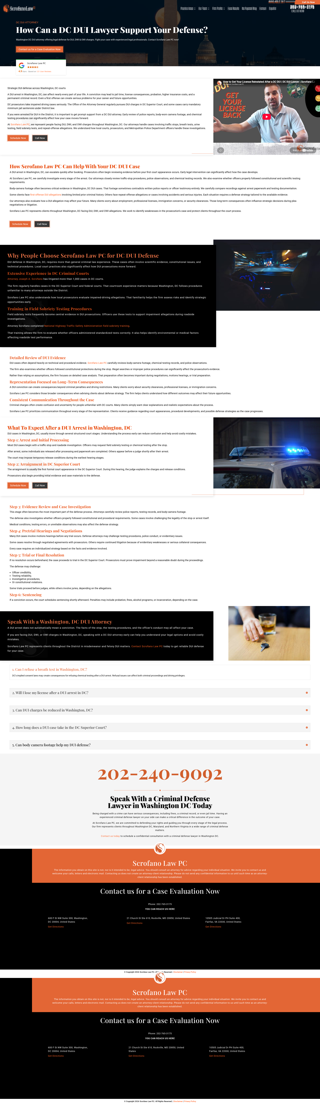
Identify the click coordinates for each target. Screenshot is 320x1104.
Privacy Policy (190, 1101)
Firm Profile (217, 9)
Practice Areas (187, 9)
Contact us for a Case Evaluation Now (39, 49)
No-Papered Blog (249, 9)
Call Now (40, 138)
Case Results (233, 9)
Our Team (202, 9)
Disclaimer (178, 1101)
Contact (262, 9)
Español (272, 9)
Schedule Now (18, 138)
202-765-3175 (302, 7)
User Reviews (44, 71)
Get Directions (56, 926)
